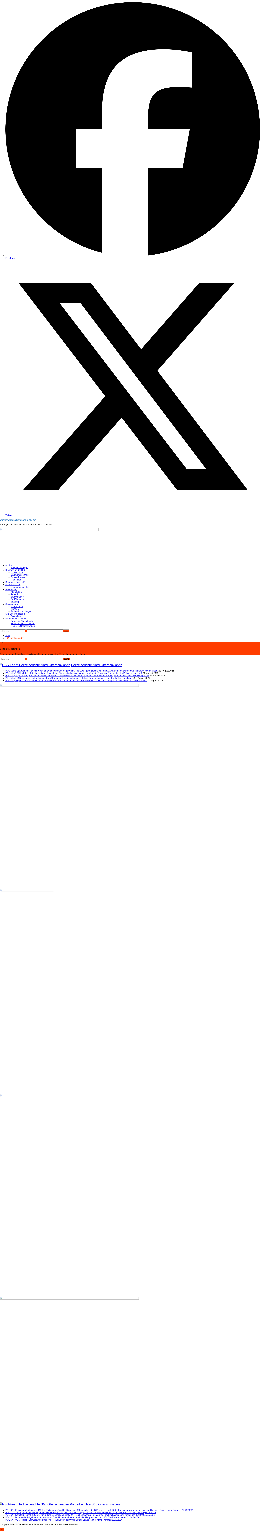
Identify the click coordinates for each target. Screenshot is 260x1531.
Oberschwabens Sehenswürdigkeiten (18, 520)
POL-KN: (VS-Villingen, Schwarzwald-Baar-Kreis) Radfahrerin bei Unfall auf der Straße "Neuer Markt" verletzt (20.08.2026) (64, 1520)
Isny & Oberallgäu (19, 567)
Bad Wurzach (17, 599)
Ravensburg (11, 589)
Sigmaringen (11, 604)
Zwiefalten (16, 616)
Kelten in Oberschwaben (23, 623)
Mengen (15, 609)
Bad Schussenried (20, 575)
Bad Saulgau (17, 606)
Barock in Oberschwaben (23, 621)
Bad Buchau (17, 572)
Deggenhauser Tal (20, 587)
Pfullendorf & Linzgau (21, 611)
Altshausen (16, 592)
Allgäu (8, 565)
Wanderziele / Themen (16, 619)
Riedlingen (16, 580)
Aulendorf (15, 594)
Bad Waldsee (17, 597)
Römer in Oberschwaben (23, 626)
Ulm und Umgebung (15, 614)
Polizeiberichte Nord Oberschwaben (96, 665)
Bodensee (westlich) (15, 582)
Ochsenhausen (18, 577)
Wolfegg (15, 601)
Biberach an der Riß (15, 570)
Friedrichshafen (12, 584)
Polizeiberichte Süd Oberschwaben (95, 1504)
